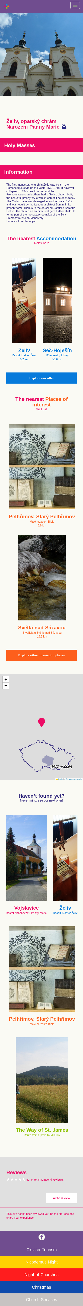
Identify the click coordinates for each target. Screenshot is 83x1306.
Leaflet (60, 779)
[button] (41, 722)
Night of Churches (41, 1274)
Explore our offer (41, 378)
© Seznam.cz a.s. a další (73, 779)
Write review (61, 1198)
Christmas (41, 1287)
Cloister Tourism (41, 1249)
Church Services (41, 1299)
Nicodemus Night (42, 1262)
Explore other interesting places (41, 655)
